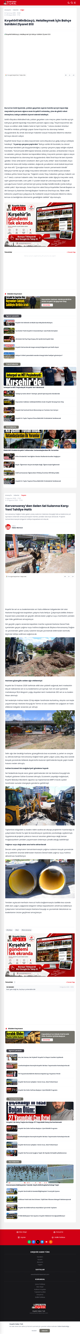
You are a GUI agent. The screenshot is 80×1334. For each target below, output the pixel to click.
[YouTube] (46, 1242)
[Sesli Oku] (66, 75)
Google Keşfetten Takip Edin (16, 75)
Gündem (40, 1257)
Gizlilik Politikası (59, 1237)
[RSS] (50, 1242)
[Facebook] (33, 1242)
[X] (38, 1242)
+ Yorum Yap (71, 252)
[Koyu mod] (69, 3)
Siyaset (40, 1260)
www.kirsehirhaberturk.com (40, 1274)
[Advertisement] (40, 92)
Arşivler (23, 1237)
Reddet (34, 1331)
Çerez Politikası (40, 1284)
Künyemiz (59, 1232)
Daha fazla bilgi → (64, 1326)
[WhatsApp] (29, 1242)
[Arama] (72, 3)
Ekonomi (40, 1262)
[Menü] (75, 2)
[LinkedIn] (42, 1242)
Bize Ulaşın (23, 1232)
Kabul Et (45, 1331)
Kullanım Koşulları (40, 1289)
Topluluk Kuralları (40, 1292)
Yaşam (40, 1265)
